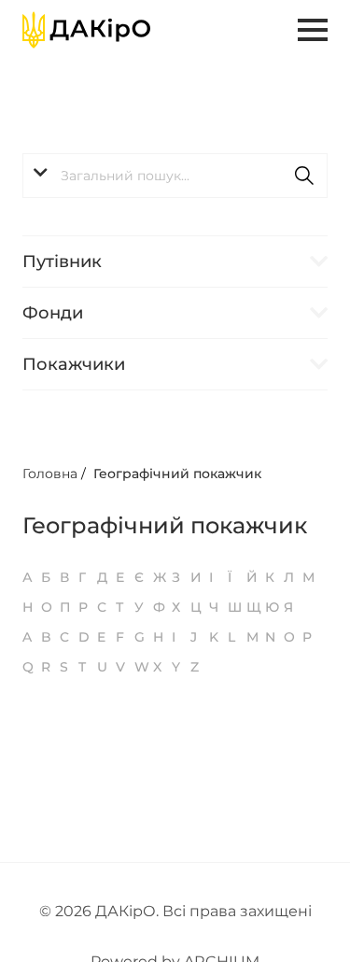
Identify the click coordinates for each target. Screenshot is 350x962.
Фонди (52, 313)
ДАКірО (125, 911)
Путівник (62, 261)
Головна (49, 473)
